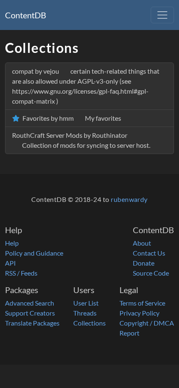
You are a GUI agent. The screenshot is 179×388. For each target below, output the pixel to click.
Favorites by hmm (71, 118)
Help (12, 243)
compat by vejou (85, 86)
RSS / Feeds (21, 273)
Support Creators (30, 313)
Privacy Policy (139, 313)
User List (86, 303)
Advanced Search (29, 303)
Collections (89, 323)
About (142, 243)
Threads (85, 313)
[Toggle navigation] (162, 15)
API (10, 263)
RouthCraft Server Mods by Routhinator (81, 140)
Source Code (151, 273)
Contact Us (149, 253)
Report (129, 333)
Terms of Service (142, 303)
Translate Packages (32, 323)
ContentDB (25, 15)
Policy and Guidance (34, 253)
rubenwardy (129, 199)
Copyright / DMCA (146, 323)
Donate (143, 263)
